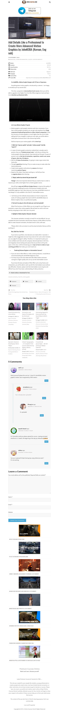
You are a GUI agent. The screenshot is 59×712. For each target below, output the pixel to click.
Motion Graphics (37, 59)
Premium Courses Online (29, 669)
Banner (32, 351)
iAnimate (24, 324)
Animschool (43, 322)
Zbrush (44, 355)
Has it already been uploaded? (23, 395)
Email (10, 504)
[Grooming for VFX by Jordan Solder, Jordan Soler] (29, 617)
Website (10, 512)
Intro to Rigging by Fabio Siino (16, 539)
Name (10, 497)
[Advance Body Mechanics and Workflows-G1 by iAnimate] (29, 582)
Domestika (43, 351)
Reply (46, 380)
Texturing (38, 355)
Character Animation (21, 59)
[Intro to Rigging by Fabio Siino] (29, 531)
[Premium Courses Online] (29, 1)
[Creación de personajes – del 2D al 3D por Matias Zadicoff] (42, 333)
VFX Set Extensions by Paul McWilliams (18, 556)
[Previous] (11, 110)
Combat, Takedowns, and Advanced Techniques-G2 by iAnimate (24, 574)
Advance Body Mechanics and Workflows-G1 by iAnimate (22, 591)
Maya (28, 324)
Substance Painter (44, 353)
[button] (9, 2)
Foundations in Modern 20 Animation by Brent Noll (21, 643)
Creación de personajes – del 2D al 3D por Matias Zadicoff (42, 344)
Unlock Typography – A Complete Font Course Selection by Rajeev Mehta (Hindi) (28, 345)
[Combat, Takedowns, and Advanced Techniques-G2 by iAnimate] (29, 565)
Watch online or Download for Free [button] (20, 272)
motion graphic (26, 277)
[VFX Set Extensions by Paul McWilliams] (29, 548)
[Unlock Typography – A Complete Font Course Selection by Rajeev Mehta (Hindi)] (28, 333)
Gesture (15, 322)
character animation (13, 277)
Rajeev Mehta (28, 355)
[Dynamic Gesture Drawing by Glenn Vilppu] (14, 333)
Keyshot (37, 353)
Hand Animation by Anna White (14, 313)
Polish (37, 328)
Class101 (30, 59)
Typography (24, 357)
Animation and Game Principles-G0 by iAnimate (28, 314)
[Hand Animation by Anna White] (14, 304)
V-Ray (41, 355)
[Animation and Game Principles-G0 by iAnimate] (28, 304)
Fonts (30, 353)
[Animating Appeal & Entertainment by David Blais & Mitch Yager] (42, 304)
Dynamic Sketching (12, 349)
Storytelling (11, 324)
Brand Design (25, 353)
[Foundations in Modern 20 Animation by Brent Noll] (29, 634)
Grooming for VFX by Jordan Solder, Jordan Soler (21, 626)
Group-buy (29, 322)
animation (12, 59)
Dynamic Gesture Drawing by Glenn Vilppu (13, 343)
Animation (11, 320)
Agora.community (12, 318)
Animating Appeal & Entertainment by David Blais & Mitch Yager (42, 315)
